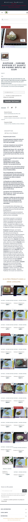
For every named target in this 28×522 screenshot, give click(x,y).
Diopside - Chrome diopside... (7, 300)
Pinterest (15, 107)
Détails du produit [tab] (11, 133)
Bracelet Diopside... (7, 468)
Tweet (11, 107)
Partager (7, 107)
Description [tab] (8, 131)
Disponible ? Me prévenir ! (12, 101)
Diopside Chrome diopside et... (20, 447)
